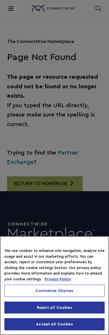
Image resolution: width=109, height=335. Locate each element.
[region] (54, 285)
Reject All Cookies (54, 307)
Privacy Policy (57, 279)
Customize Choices (54, 291)
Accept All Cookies (54, 324)
